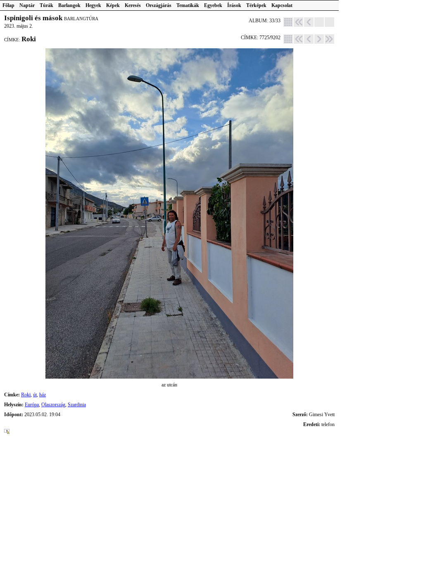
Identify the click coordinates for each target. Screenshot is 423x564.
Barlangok (69, 5)
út (35, 395)
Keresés (133, 5)
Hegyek (93, 5)
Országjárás (158, 5)
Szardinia (77, 405)
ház (42, 395)
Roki (26, 395)
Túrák (46, 5)
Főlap (8, 5)
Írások (234, 5)
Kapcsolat (281, 5)
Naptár (27, 5)
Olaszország (53, 405)
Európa (32, 405)
